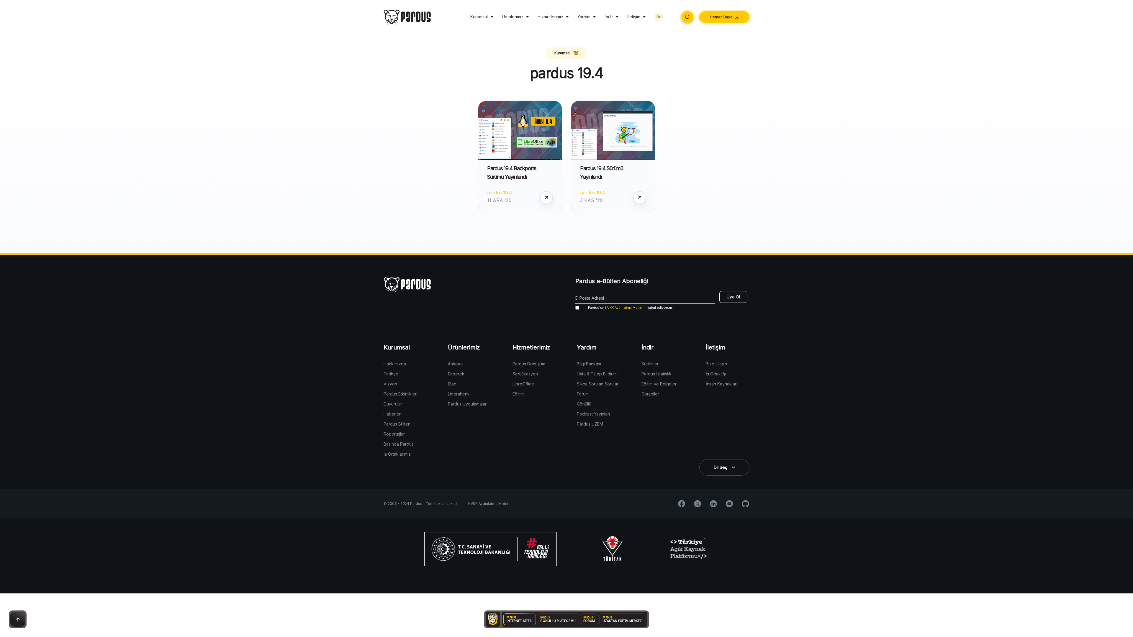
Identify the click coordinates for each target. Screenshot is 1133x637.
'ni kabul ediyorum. (630, 308)
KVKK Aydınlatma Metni (623, 308)
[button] (687, 17)
